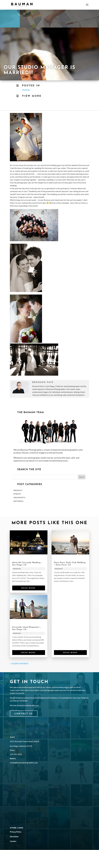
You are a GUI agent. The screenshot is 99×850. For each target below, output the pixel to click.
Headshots (19, 498)
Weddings (26, 90)
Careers (13, 841)
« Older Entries (19, 663)
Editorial (19, 501)
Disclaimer (14, 836)
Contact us (23, 713)
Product (18, 491)
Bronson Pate (42, 382)
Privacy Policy (15, 832)
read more (28, 588)
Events (17, 494)
